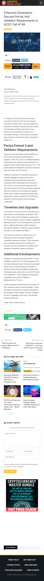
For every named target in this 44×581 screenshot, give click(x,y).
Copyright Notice (13, 565)
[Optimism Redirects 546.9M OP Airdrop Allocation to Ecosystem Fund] (12, 366)
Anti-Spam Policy (29, 560)
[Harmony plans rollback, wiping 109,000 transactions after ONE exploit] (31, 391)
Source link (8, 311)
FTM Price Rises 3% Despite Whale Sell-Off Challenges (10, 345)
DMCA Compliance (31, 565)
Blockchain (7, 29)
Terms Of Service (33, 570)
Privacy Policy (13, 560)
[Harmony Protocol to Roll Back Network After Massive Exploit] (31, 366)
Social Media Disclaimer (13, 570)
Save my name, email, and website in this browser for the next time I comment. (21, 466)
